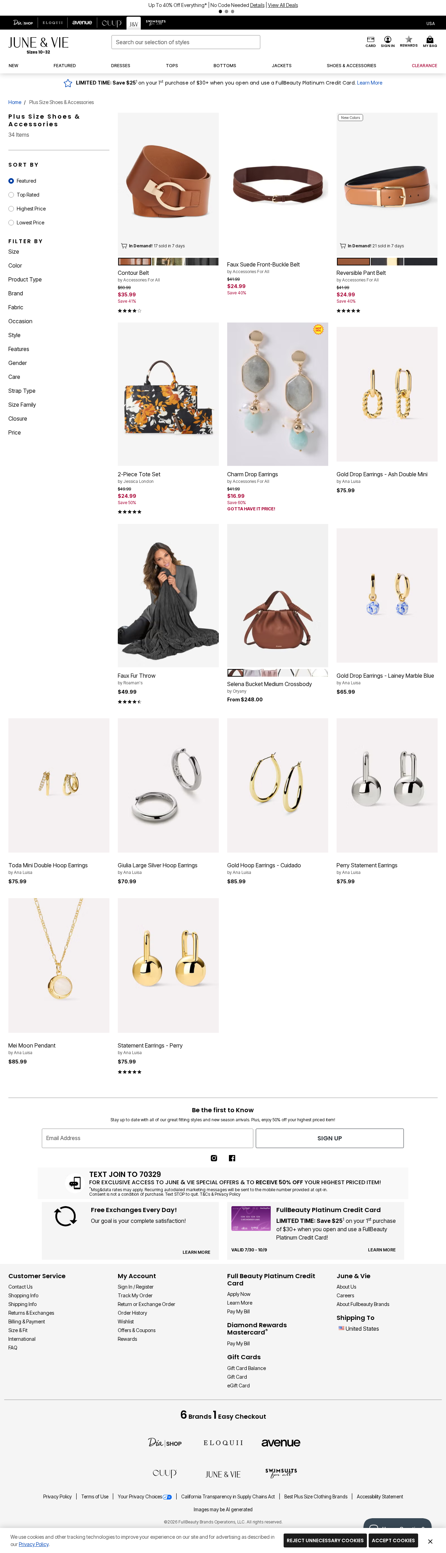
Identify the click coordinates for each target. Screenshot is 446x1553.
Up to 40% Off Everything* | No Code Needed (198, 5)
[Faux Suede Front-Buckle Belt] (277, 184)
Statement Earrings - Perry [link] (150, 1048)
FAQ (12, 1348)
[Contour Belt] (168, 184)
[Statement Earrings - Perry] (168, 965)
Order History (132, 1313)
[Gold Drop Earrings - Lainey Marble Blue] (387, 595)
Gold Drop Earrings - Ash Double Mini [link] (382, 477)
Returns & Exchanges (31, 1313)
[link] (352, 65)
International (22, 1339)
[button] (223, 8)
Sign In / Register (136, 1287)
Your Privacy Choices (140, 1496)
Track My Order (135, 1295)
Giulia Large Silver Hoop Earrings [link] (158, 868)
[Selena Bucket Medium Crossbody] (277, 595)
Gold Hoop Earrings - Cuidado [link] (264, 868)
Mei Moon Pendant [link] (31, 1048)
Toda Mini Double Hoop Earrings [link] (48, 868)
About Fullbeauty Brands (363, 1304)
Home (14, 102)
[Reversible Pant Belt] (387, 184)
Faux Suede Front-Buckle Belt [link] (263, 267)
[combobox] (186, 42)
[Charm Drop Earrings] (277, 394)
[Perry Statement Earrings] (387, 785)
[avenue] (281, 1442)
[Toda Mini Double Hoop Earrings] (58, 785)
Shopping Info (23, 1295)
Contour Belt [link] (139, 275)
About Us (346, 1287)
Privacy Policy (58, 1496)
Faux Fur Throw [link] (136, 678)
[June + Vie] (223, 1473)
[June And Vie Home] (38, 45)
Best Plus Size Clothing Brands (316, 1496)
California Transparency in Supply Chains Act (228, 1496)
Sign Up (329, 1138)
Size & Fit (18, 1330)
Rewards (127, 1339)
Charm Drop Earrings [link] (252, 477)
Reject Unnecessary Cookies (325, 1540)
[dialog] (430, 23)
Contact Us (20, 1287)
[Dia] (165, 1442)
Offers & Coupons (136, 1330)
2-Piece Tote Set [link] (139, 477)
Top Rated (28, 195)
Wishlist (126, 1321)
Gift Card (237, 1377)
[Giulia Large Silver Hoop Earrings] (168, 785)
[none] (168, 184)
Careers (345, 1295)
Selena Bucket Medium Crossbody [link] (269, 687)
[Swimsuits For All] (281, 1473)
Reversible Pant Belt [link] (361, 275)
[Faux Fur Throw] (168, 595)
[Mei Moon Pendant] (58, 965)
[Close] (430, 1540)
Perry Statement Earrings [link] (367, 868)
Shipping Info (22, 1304)
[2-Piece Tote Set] (168, 394)
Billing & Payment (26, 1321)
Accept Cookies (393, 1540)
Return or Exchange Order (146, 1304)
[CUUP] (165, 1473)
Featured (26, 181)
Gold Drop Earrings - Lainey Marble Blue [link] (385, 678)
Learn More (369, 83)
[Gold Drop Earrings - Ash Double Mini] (387, 394)
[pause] (213, 11)
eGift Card (238, 1385)
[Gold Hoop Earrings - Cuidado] (277, 785)
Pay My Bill (238, 1311)
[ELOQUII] (223, 1442)
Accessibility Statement (380, 1496)
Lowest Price (30, 222)
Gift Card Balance (246, 1368)
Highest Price (31, 209)
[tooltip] (23, 22)
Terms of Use (95, 1496)
